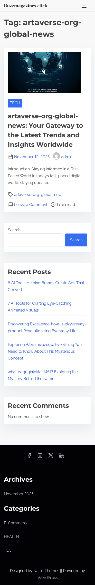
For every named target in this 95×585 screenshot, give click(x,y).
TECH (15, 103)
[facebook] (29, 457)
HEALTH (11, 536)
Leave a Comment (30, 204)
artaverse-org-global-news (39, 194)
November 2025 (19, 494)
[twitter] (50, 457)
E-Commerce (16, 523)
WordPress (48, 577)
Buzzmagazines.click (25, 5)
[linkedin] (61, 457)
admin (66, 157)
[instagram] (40, 457)
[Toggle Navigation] (84, 5)
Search (14, 230)
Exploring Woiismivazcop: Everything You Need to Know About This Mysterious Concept (45, 351)
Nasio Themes (46, 570)
